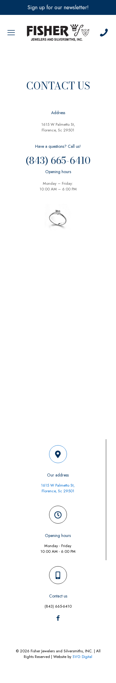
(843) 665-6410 (58, 160)
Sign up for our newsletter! (58, 7)
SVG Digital (82, 656)
